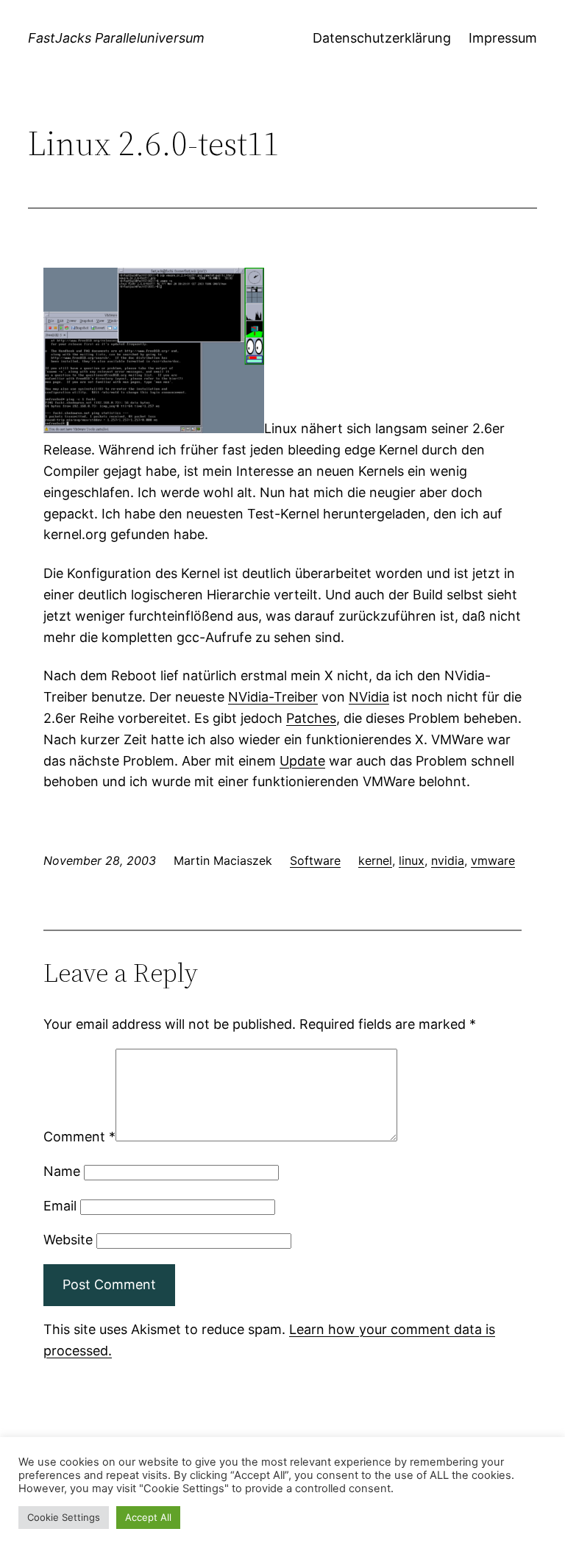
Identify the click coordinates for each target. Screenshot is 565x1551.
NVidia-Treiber (273, 697)
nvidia (447, 860)
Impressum (503, 38)
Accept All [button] (148, 1517)
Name (61, 1171)
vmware (493, 860)
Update (302, 761)
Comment (79, 1136)
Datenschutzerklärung (382, 38)
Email (60, 1205)
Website (68, 1239)
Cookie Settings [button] (63, 1517)
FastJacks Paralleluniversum (116, 38)
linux (411, 860)
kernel (375, 860)
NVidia (369, 697)
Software (315, 860)
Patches (311, 718)
